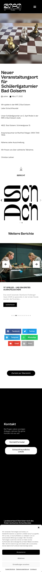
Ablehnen (21, 558)
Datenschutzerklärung (22, 569)
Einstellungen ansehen (21, 564)
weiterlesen (10, 305)
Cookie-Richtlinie (10, 569)
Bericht (21, 175)
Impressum (33, 569)
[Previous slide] (5, 264)
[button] (39, 527)
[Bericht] (21, 169)
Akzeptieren (21, 552)
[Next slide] (36, 264)
